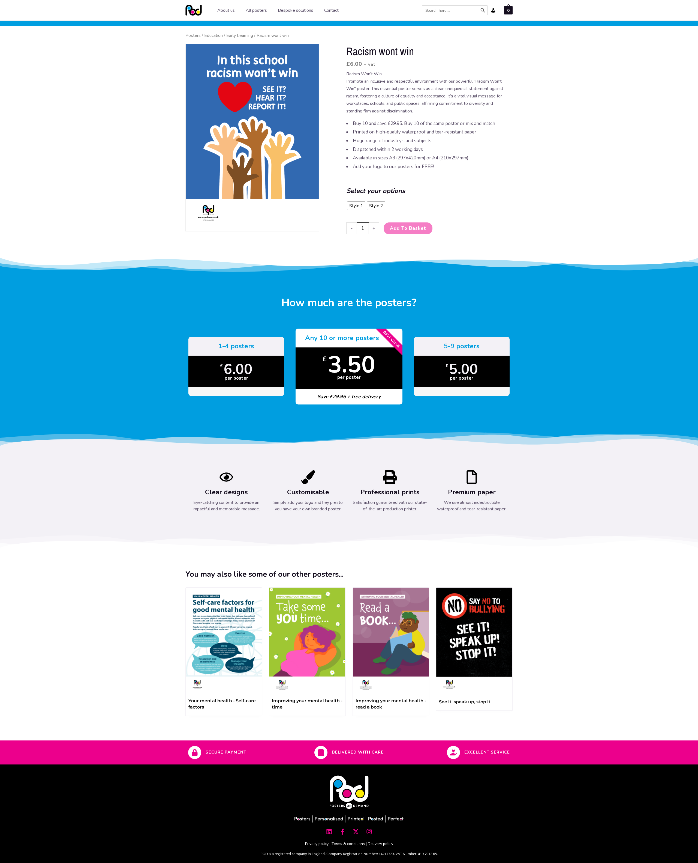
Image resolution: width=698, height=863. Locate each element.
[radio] (356, 206)
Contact (331, 10)
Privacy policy (317, 843)
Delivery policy (380, 843)
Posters (193, 35)
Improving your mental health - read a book (391, 704)
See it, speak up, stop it (465, 701)
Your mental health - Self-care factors (222, 704)
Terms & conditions (348, 843)
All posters (256, 10)
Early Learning (239, 35)
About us (226, 10)
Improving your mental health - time (307, 704)
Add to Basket (408, 228)
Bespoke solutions (295, 10)
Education (213, 35)
